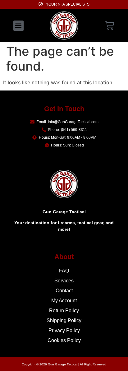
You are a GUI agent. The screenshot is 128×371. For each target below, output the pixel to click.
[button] (18, 26)
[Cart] (110, 24)
